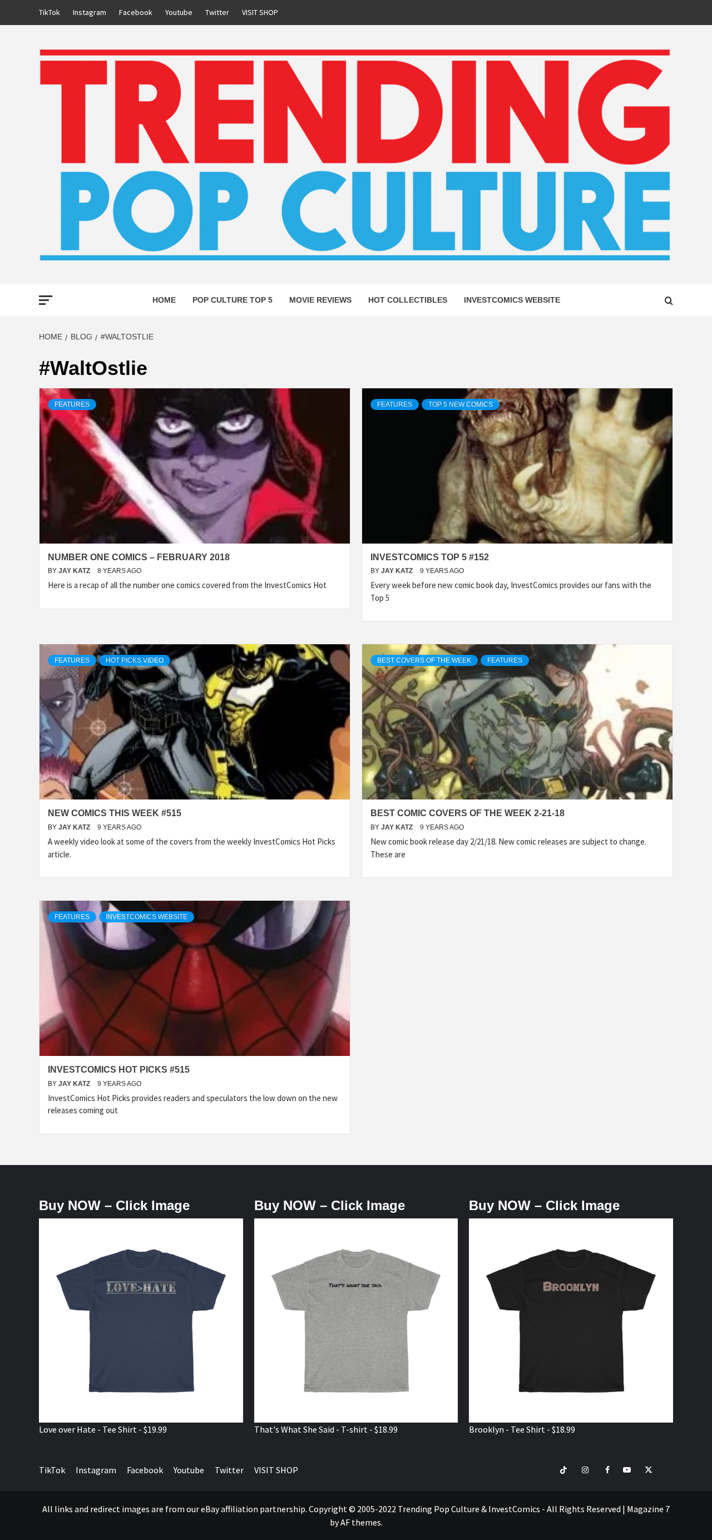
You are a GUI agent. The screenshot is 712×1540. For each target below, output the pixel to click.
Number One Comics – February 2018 (139, 557)
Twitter (217, 12)
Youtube (178, 12)
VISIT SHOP (260, 12)
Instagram (89, 12)
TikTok (49, 12)
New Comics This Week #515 (114, 813)
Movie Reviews (320, 299)
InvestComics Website (512, 299)
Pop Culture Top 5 (232, 299)
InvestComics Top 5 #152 (429, 557)
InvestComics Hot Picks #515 (119, 1069)
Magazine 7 (648, 1508)
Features (72, 404)
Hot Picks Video (135, 660)
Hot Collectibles (407, 299)
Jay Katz (75, 571)
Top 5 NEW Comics (460, 404)
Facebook (135, 12)
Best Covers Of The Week (424, 660)
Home (164, 299)
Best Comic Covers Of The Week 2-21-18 (467, 813)
